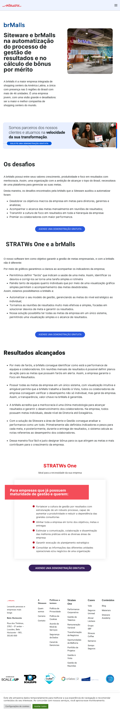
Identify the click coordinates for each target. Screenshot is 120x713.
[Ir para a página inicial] (11, 5)
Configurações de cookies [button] (17, 706)
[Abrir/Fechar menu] (116, 5)
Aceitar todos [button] (40, 706)
